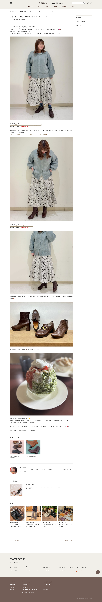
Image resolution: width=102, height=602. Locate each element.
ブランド (39, 6)
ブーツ (31, 567)
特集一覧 (12, 587)
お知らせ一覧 (13, 584)
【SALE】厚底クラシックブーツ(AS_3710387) (21, 226)
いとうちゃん (22, 19)
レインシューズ (82, 567)
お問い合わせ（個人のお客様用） (30, 589)
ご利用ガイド (25, 584)
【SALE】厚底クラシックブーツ (33, 456)
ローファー (48, 571)
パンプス (15, 567)
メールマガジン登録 (27, 582)
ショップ (64, 6)
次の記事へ (65, 540)
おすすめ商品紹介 (23, 11)
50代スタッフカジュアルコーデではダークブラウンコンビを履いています (28, 134)
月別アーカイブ (79, 25)
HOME (11, 11)
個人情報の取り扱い (48, 582)
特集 (47, 6)
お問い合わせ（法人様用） (28, 592)
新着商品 (30, 6)
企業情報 (45, 589)
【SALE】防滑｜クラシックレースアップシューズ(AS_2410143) (26, 125)
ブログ (72, 6)
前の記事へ (17, 540)
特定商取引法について (48, 584)
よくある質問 (25, 587)
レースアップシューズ (67, 567)
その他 (63, 571)
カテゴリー (78, 17)
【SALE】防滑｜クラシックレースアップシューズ (17, 457)
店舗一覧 (12, 589)
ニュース (55, 6)
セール (80, 571)
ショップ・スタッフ (80, 21)
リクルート (46, 587)
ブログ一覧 (12, 582)
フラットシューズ (33, 571)
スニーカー (48, 567)
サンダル (15, 571)
